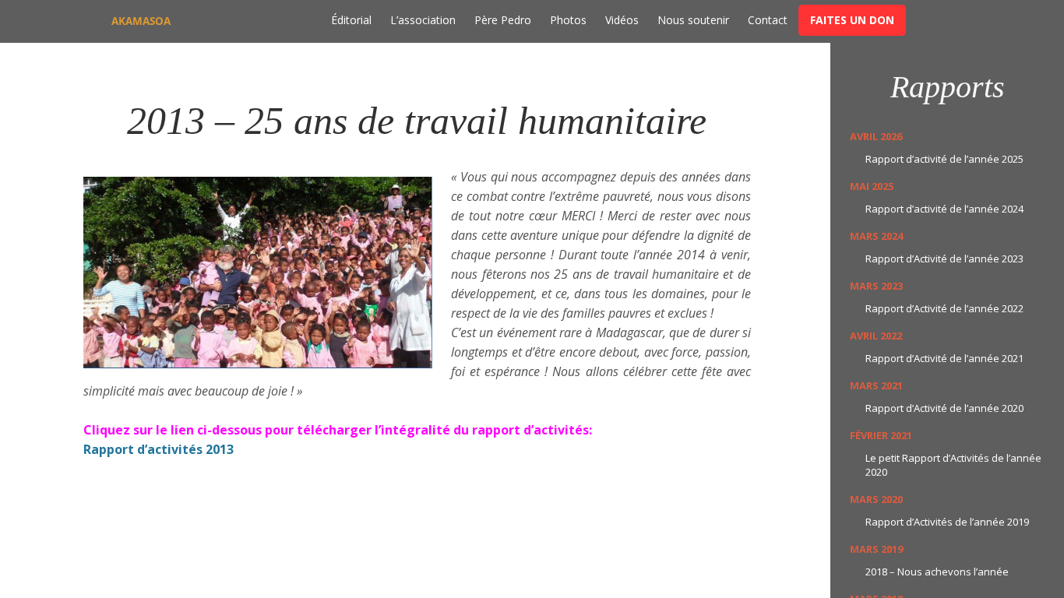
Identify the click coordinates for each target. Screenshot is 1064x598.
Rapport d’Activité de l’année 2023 (944, 259)
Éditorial (351, 19)
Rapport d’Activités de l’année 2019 (947, 522)
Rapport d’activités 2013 (158, 449)
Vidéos (622, 19)
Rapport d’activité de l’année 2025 (944, 159)
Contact (767, 19)
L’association (423, 19)
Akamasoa (141, 21)
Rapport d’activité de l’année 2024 (944, 209)
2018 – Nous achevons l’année (937, 572)
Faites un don (852, 19)
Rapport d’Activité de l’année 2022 (944, 308)
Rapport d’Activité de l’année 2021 (944, 358)
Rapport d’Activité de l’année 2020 (944, 408)
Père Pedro (502, 19)
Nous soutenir (693, 19)
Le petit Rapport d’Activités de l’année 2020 (953, 465)
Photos (568, 19)
